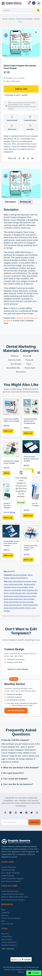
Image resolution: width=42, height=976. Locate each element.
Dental (11, 19)
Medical (6, 578)
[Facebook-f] (5, 813)
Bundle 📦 (27, 356)
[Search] (38, 10)
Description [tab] (10, 202)
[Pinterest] (26, 813)
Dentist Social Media (30, 605)
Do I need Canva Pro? (13, 773)
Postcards (29, 360)
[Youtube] (21, 813)
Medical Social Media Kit (19, 578)
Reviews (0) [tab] (25, 202)
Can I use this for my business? (18, 784)
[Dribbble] (16, 813)
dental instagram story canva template (23, 593)
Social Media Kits (13, 368)
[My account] (33, 3)
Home (5, 19)
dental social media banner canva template (19, 599)
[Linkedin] (10, 813)
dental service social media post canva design (20, 596)
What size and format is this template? (21, 768)
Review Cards (30, 368)
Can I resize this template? (15, 779)
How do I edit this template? (16, 740)
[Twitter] (32, 813)
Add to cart (21, 88)
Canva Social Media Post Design (19, 581)
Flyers (28, 364)
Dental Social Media (24, 19)
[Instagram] (37, 813)
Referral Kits (21, 372)
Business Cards (14, 360)
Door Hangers (16, 364)
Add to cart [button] (8, 431)
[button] (38, 3)
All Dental (14, 356)
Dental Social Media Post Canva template (18, 602)
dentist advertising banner (13, 605)
